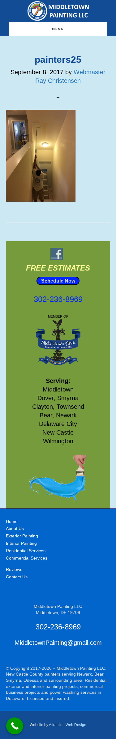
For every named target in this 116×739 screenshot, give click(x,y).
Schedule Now (58, 280)
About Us (15, 528)
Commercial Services (26, 558)
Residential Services (25, 550)
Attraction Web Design (67, 725)
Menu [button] (58, 28)
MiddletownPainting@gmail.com (58, 642)
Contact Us (17, 576)
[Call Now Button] (14, 725)
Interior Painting (21, 543)
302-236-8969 (58, 299)
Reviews (14, 569)
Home (12, 521)
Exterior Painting (22, 535)
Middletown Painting (58, 11)
